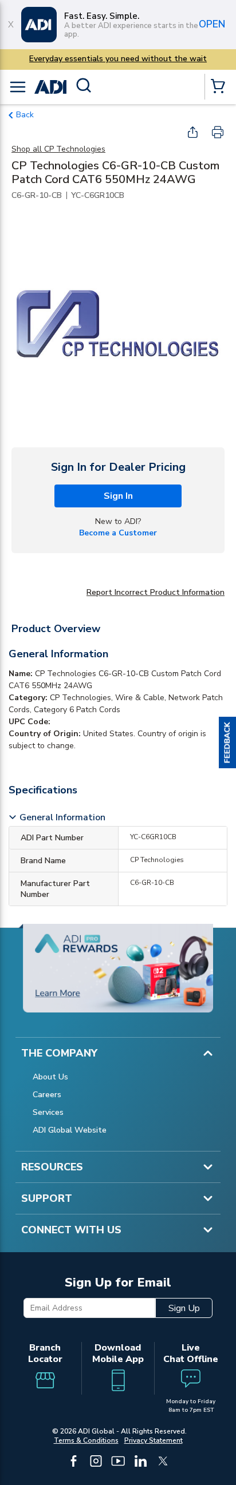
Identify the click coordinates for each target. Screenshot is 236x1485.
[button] (227, 742)
